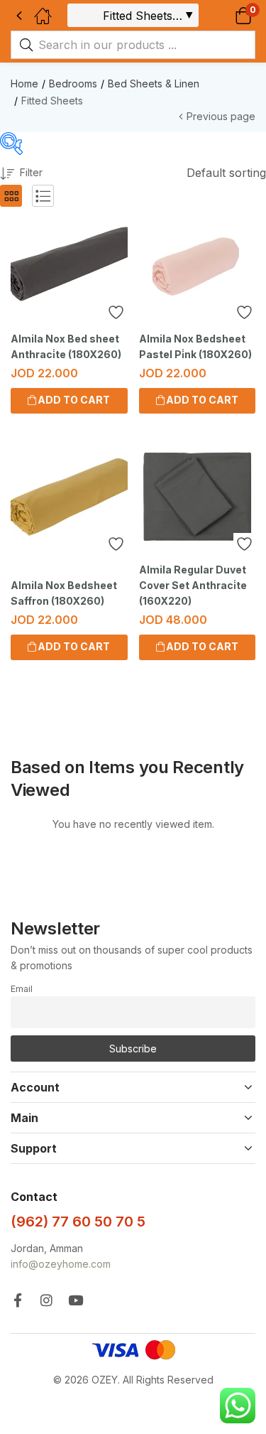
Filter (31, 172)
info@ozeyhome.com (61, 1264)
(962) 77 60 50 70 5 (78, 1221)
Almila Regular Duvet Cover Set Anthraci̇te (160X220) (193, 585)
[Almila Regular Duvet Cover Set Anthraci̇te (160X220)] (197, 497)
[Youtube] (75, 1300)
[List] (43, 196)
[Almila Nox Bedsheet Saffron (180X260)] (69, 497)
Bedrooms (73, 83)
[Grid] (11, 196)
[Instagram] (46, 1300)
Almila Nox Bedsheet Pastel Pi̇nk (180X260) (195, 346)
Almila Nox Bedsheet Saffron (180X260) (64, 593)
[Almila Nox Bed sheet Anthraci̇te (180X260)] (69, 265)
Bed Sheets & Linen (153, 83)
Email (22, 988)
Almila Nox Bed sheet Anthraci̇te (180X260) (66, 346)
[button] (225, 15)
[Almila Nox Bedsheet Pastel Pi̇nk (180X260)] (197, 265)
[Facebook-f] (17, 1300)
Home (24, 83)
